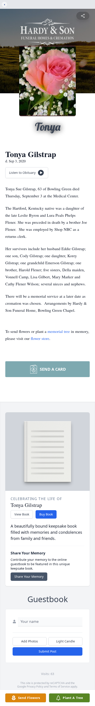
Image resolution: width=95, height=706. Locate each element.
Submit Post (47, 651)
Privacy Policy (35, 686)
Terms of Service (59, 686)
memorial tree (59, 331)
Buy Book (46, 514)
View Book (21, 514)
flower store (40, 338)
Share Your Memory (29, 576)
